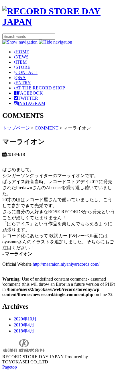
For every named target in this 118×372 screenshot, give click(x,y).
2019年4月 (24, 324)
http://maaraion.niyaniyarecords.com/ (65, 264)
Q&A (20, 77)
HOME (22, 51)
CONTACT (26, 72)
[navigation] (20, 42)
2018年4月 (24, 330)
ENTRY (23, 82)
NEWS (22, 56)
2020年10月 (25, 318)
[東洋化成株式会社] (23, 351)
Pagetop (9, 367)
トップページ (16, 128)
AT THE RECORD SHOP (40, 87)
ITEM (21, 62)
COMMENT (46, 128)
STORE (22, 67)
